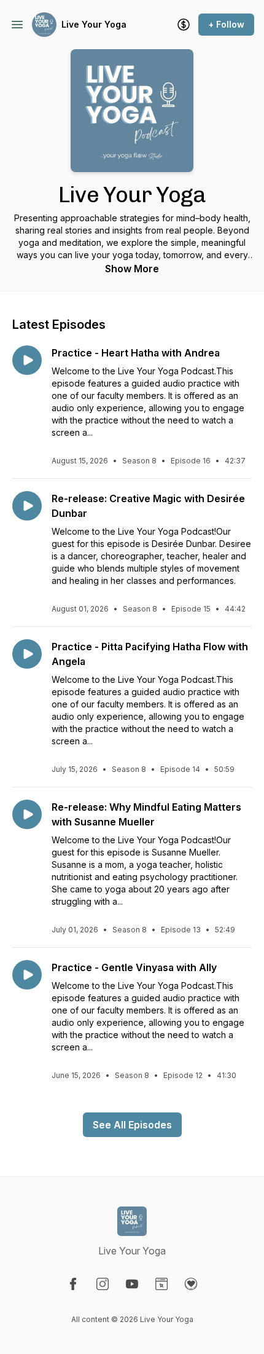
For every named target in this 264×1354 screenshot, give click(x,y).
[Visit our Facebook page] (73, 1284)
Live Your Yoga (93, 24)
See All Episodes (132, 1125)
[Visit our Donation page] (191, 1284)
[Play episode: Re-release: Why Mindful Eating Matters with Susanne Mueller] (27, 814)
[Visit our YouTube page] (132, 1284)
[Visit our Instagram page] (102, 1284)
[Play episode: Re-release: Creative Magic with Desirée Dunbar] (27, 506)
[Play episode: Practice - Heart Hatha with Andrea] (27, 360)
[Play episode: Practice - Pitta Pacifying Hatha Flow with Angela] (27, 654)
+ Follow (226, 24)
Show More (132, 268)
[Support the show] (183, 24)
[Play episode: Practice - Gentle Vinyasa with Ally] (27, 975)
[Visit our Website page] (161, 1284)
